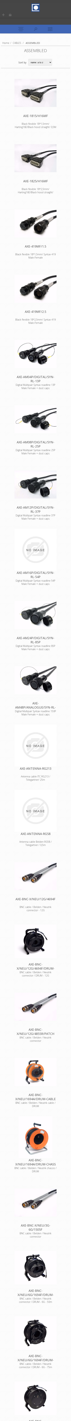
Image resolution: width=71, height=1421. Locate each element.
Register (3, 15)
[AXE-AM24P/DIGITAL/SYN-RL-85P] (35, 615)
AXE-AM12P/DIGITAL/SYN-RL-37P (35, 509)
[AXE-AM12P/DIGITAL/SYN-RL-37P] (35, 484)
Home (5, 43)
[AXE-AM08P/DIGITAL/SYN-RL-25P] (35, 419)
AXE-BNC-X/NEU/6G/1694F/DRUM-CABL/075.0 (36, 1360)
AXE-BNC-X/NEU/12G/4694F (35, 899)
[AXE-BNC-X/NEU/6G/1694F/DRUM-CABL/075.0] (35, 1333)
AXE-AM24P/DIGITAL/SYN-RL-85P (35, 640)
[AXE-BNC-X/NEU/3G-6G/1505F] (35, 1202)
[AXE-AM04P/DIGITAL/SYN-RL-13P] (35, 354)
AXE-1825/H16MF (35, 181)
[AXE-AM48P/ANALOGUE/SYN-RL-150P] (35, 680)
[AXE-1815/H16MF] (35, 93)
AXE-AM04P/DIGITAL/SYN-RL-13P (35, 379)
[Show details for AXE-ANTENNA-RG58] (35, 811)
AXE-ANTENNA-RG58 (35, 834)
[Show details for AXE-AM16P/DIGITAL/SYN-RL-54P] (35, 550)
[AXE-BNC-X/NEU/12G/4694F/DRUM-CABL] (35, 941)
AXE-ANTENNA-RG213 (35, 768)
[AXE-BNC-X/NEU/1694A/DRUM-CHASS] (35, 1137)
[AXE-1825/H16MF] (35, 158)
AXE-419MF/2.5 (35, 312)
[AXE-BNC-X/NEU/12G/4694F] (35, 876)
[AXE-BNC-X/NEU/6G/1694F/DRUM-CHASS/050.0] (35, 1398)
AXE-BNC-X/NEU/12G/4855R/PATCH (35, 1032)
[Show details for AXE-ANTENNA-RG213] (35, 745)
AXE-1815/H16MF (35, 116)
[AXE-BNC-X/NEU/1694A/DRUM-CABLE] (35, 1072)
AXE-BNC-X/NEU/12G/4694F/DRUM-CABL (35, 968)
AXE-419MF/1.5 (35, 246)
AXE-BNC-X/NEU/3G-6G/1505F (35, 1227)
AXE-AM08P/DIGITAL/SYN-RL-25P (35, 444)
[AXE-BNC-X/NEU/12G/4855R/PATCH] (35, 1007)
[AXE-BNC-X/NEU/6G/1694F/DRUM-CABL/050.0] (35, 1268)
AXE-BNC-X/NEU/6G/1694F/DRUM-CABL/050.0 (36, 1295)
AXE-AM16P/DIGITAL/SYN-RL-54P (35, 575)
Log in (10, 15)
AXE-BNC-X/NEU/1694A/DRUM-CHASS (35, 1162)
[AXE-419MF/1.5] (35, 223)
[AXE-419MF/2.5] (35, 289)
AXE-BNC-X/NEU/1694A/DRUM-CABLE (35, 1097)
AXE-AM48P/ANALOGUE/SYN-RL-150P (35, 707)
